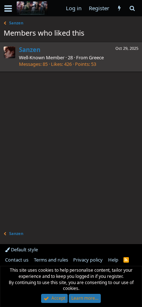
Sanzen (29, 49)
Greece (96, 57)
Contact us (16, 259)
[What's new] (119, 8)
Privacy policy (88, 259)
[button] (8, 8)
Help (113, 259)
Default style (24, 249)
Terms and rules (51, 259)
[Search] (132, 8)
